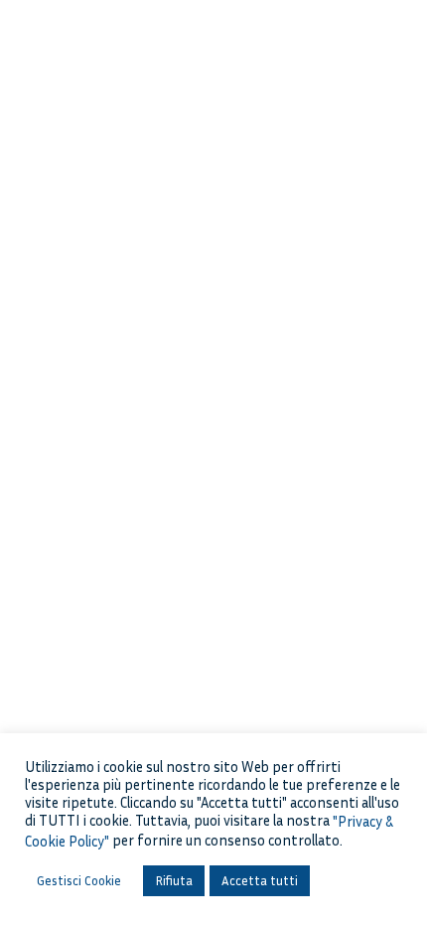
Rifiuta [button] (174, 880)
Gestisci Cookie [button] (79, 880)
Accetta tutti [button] (259, 880)
